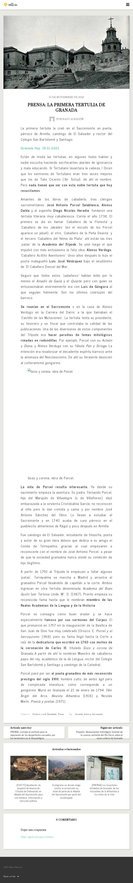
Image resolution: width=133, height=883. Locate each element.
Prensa (61, 714)
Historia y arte (39, 714)
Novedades (52, 714)
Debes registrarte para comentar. (37, 837)
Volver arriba (9, 876)
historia (87, 714)
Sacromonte (97, 714)
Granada (79, 714)
